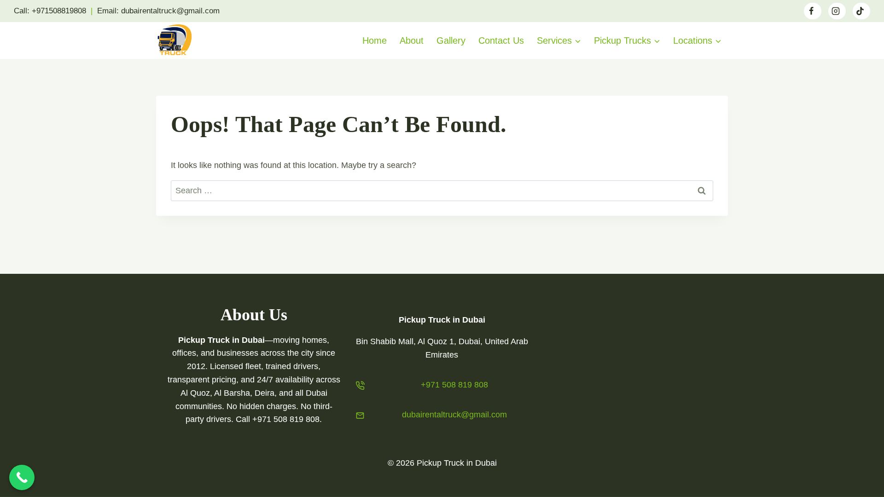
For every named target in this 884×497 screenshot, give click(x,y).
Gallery (450, 40)
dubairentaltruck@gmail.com (454, 414)
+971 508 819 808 (454, 384)
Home (374, 40)
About (412, 40)
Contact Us (501, 40)
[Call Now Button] (22, 477)
